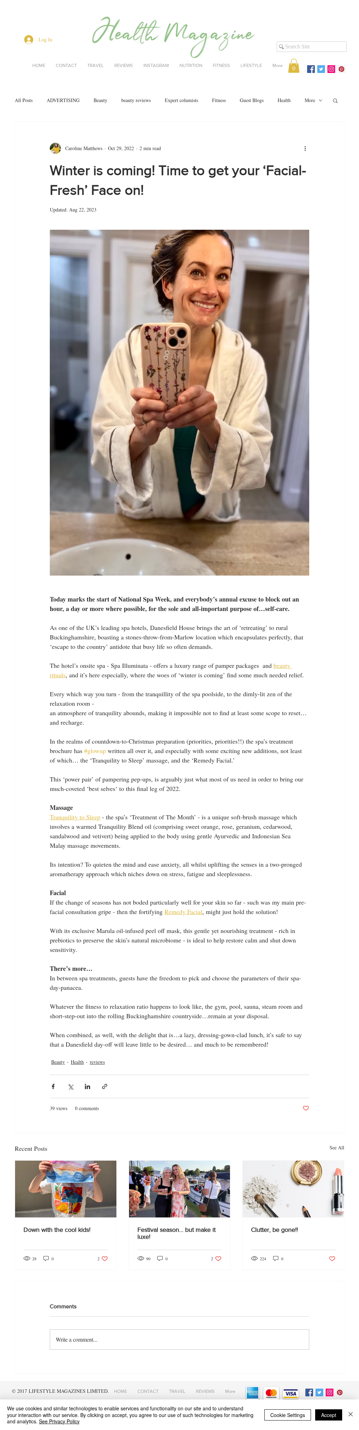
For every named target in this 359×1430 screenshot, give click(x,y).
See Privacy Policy (59, 1421)
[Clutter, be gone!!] (293, 1189)
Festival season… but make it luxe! (176, 1233)
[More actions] (305, 148)
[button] (294, 66)
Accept (328, 1414)
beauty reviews (136, 100)
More (310, 100)
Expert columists (181, 100)
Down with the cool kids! (56, 1229)
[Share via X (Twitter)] (70, 1086)
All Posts (24, 100)
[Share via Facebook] (53, 1086)
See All (337, 1147)
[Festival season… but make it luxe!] (179, 1189)
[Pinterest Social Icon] (341, 69)
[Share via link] (104, 1086)
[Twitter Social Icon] (321, 69)
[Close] (350, 1414)
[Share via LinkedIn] (87, 1086)
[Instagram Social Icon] (331, 69)
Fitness (219, 100)
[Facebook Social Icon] (311, 69)
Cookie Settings (287, 1414)
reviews (97, 1062)
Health (284, 100)
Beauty (100, 100)
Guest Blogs (252, 100)
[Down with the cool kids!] (65, 1189)
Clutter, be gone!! (274, 1229)
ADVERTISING (63, 100)
